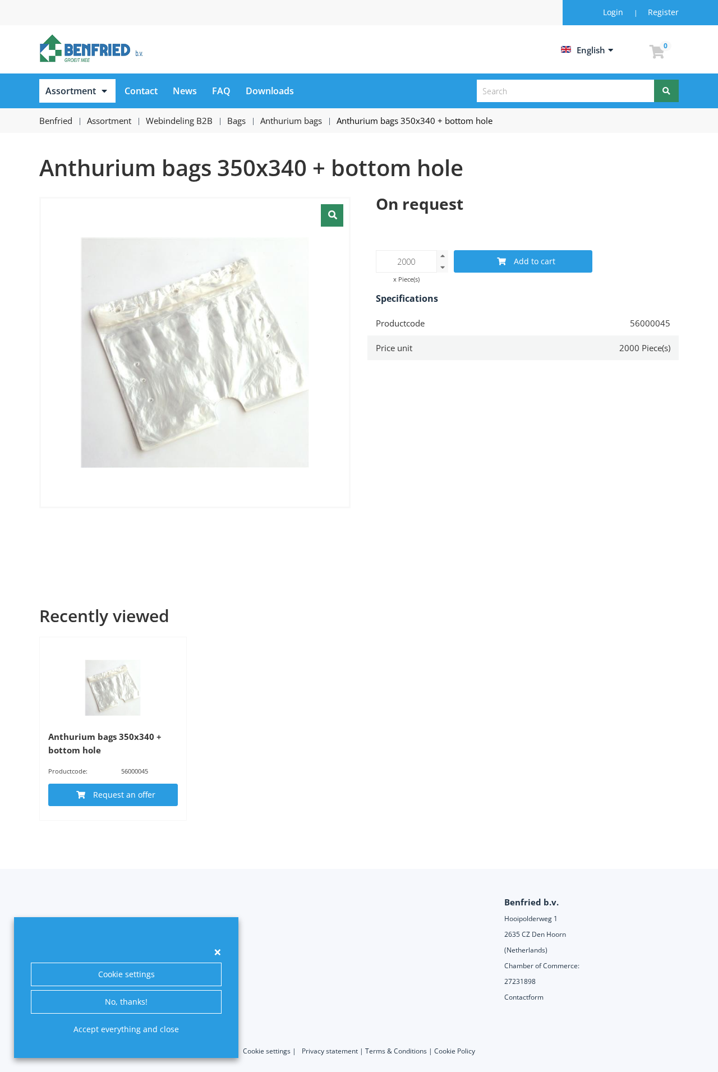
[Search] (666, 91)
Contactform (524, 997)
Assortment (70, 91)
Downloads (270, 91)
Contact (141, 91)
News (185, 91)
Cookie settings (126, 974)
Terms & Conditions (396, 1051)
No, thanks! (126, 1001)
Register (663, 12)
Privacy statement (330, 1051)
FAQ (221, 91)
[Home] (93, 48)
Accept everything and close (126, 1029)
